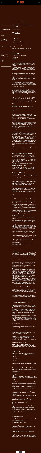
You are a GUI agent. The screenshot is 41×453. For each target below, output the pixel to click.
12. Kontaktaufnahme (3, 47)
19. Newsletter (2, 55)
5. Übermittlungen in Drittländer (4, 39)
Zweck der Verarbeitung (3, 32)
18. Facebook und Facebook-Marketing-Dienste (5, 54)
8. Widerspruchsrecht (3, 42)
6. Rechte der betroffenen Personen (4, 40)
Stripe (2, 61)
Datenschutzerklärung (27, 450)
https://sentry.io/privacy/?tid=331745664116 (21, 342)
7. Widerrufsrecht (2, 41)
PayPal (2, 62)
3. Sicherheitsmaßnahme (3, 36)
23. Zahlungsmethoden (3, 60)
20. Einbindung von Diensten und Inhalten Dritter (5, 56)
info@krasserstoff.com (17, 33)
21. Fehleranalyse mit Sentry (3, 57)
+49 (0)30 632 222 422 (16, 32)
